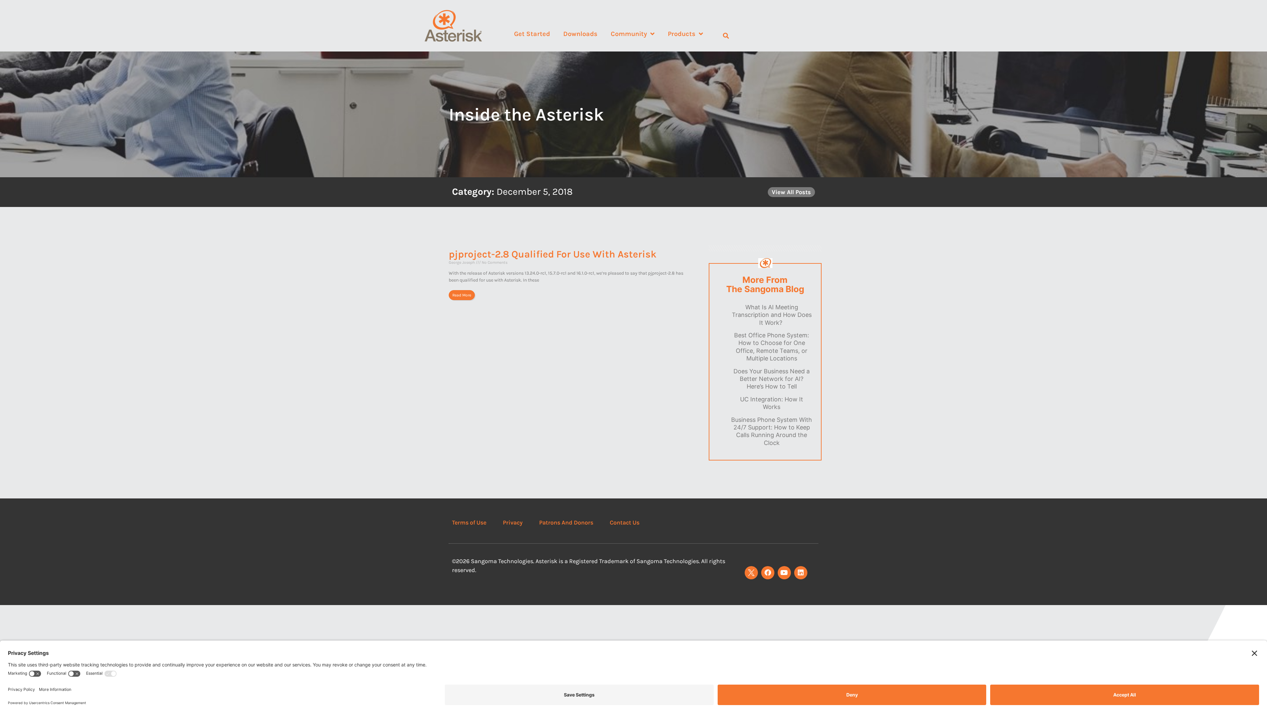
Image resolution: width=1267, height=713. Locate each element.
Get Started (532, 34)
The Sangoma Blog (765, 289)
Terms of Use (469, 522)
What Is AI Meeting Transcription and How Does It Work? (772, 315)
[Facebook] (767, 572)
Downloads (580, 34)
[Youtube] (784, 572)
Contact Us (624, 522)
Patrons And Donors (566, 522)
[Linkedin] (800, 572)
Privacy (513, 522)
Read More (461, 295)
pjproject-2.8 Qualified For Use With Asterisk (553, 254)
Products (682, 34)
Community (629, 34)
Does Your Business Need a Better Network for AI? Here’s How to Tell (771, 379)
